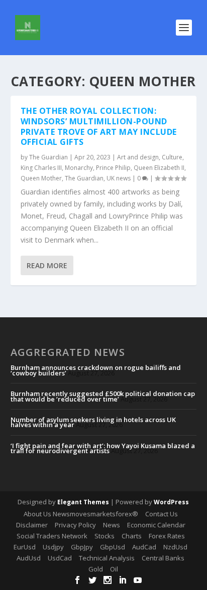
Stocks (104, 535)
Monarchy (79, 167)
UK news (119, 178)
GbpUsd (112, 546)
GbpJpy (82, 546)
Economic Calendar (156, 524)
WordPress (171, 502)
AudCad (144, 546)
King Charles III (41, 167)
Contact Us (161, 513)
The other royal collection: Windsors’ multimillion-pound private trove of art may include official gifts (99, 126)
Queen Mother (41, 178)
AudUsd (29, 557)
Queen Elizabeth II (159, 167)
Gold (95, 568)
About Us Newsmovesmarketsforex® (81, 513)
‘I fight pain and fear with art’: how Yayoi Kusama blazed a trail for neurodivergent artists (103, 448)
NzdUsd (175, 546)
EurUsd (25, 546)
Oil (114, 568)
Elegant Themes (83, 502)
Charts (132, 535)
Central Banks (163, 557)
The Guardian (48, 157)
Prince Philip (113, 167)
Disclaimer (32, 524)
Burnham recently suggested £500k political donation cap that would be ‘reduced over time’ (103, 396)
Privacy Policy (75, 524)
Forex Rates (167, 535)
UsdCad (60, 557)
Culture (172, 157)
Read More (47, 265)
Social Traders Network (52, 535)
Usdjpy (53, 546)
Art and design (138, 157)
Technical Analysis (107, 557)
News (111, 524)
